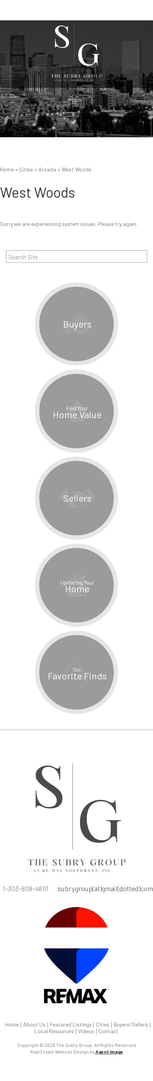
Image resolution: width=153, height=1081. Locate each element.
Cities (102, 1024)
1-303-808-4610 (25, 888)
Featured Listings (71, 1024)
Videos (86, 1031)
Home (12, 1024)
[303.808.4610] (76, 10)
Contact (108, 1031)
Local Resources (54, 1031)
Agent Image (109, 1051)
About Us (34, 1024)
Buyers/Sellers (131, 1024)
